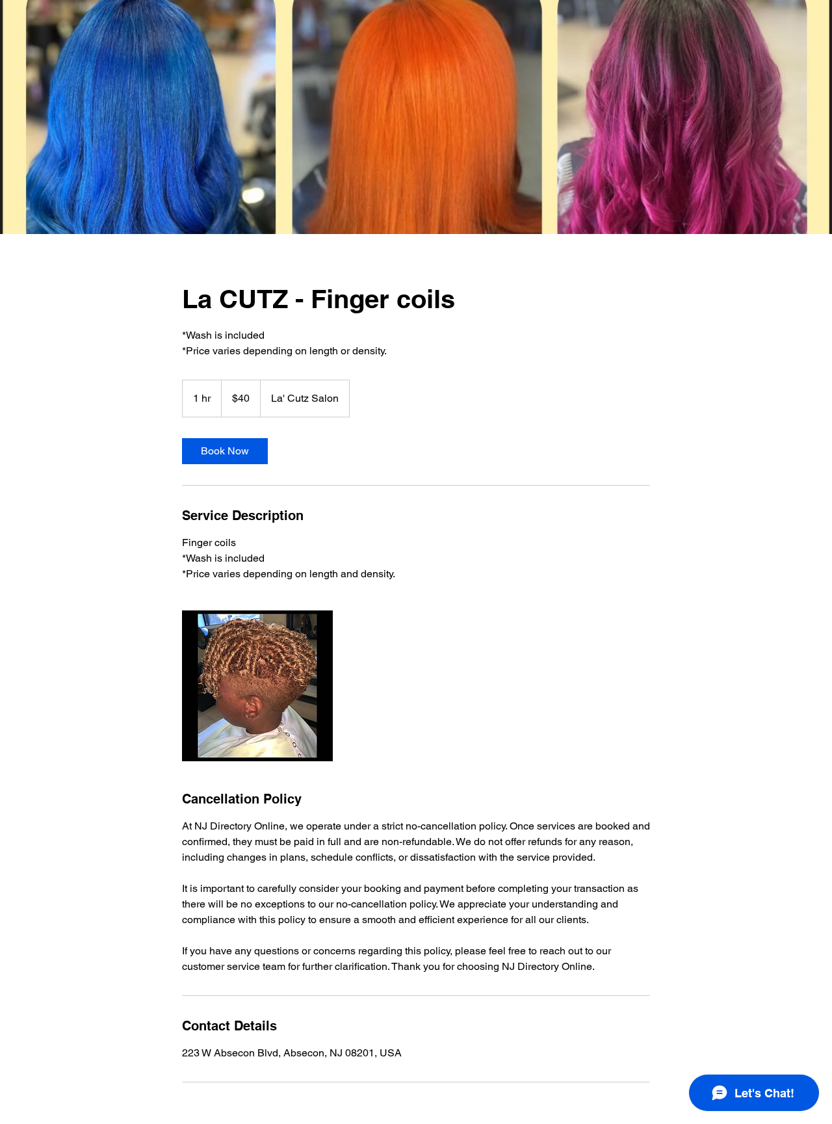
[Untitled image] (257, 685)
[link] (225, 451)
